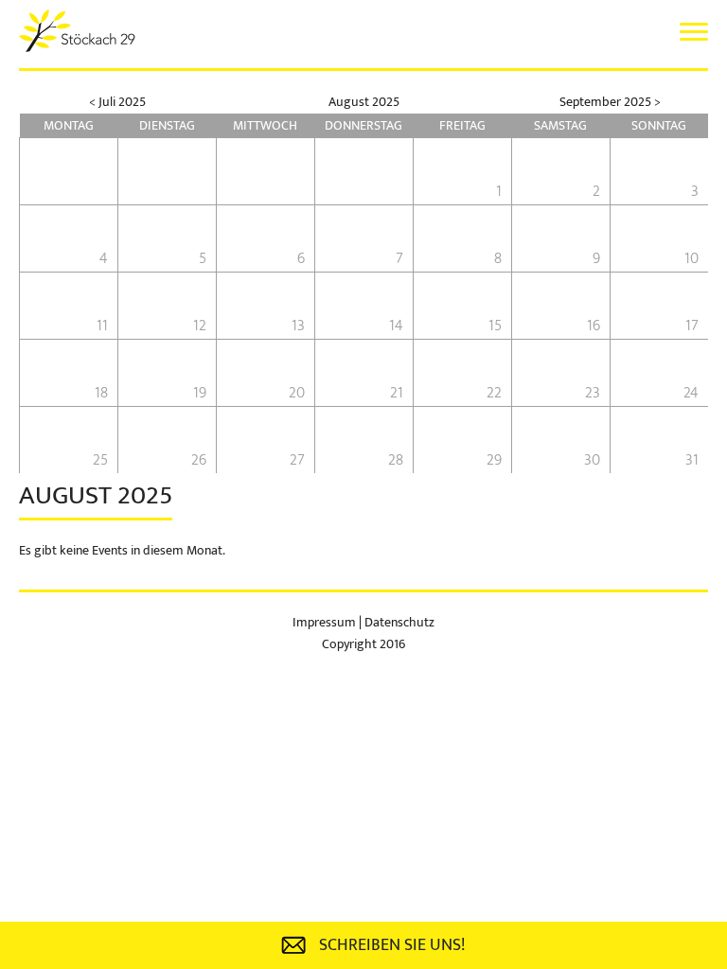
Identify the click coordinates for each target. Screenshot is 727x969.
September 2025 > (610, 102)
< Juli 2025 (117, 102)
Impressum (326, 622)
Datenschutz (399, 622)
